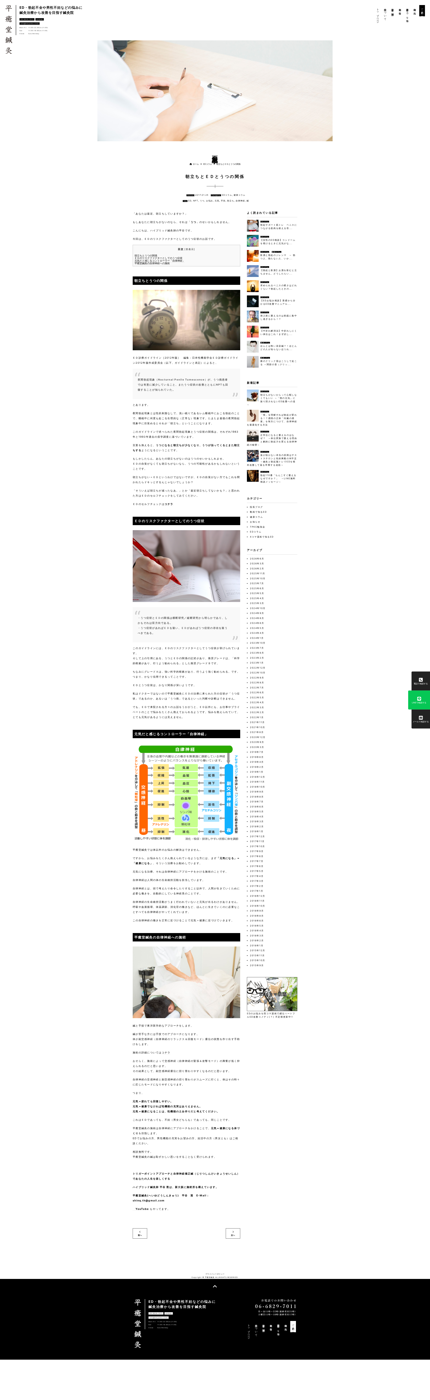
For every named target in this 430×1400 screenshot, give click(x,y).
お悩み (209, 200)
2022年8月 (257, 682)
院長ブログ (256, 507)
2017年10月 (257, 846)
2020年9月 (257, 742)
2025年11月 (257, 573)
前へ (140, 1235)
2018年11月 (257, 781)
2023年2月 (257, 657)
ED (189, 200)
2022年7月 (257, 687)
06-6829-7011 (27, 19)
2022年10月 (258, 672)
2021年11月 (257, 722)
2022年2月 (257, 712)
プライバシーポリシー (215, 1274)
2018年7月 (257, 801)
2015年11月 (257, 955)
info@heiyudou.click (29, 23)
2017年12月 (257, 836)
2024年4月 (257, 633)
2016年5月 (257, 925)
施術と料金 (400, 9)
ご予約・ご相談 (422, 11)
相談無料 (138, 1151)
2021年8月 (257, 732)
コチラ (169, 504)
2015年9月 (257, 965)
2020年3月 (257, 747)
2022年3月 (257, 707)
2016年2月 (257, 940)
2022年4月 (257, 702)
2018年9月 (257, 791)
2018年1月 (256, 831)
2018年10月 (257, 786)
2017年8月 (257, 856)
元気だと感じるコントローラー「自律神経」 (160, 260)
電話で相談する (421, 683)
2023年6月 (257, 652)
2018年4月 (257, 816)
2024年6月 (257, 623)
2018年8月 (257, 796)
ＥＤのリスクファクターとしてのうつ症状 (158, 258)
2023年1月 (257, 662)
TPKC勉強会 (257, 526)
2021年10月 (257, 727)
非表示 (190, 249)
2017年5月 (257, 871)
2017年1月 (256, 891)
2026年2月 (257, 568)
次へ (233, 1235)
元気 (217, 200)
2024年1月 (257, 638)
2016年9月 (257, 910)
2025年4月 (257, 598)
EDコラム (265, 221)
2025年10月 (258, 578)
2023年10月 (258, 642)
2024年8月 (257, 618)
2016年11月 (257, 900)
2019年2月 (257, 767)
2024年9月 (257, 613)
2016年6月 (257, 920)
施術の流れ (414, 10)
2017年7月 (256, 861)
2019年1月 (256, 771)
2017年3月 (257, 881)
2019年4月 (257, 762)
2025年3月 (257, 603)
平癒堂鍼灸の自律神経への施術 (152, 263)
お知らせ (255, 521)
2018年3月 (257, 821)
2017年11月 (257, 841)
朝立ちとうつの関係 (146, 255)
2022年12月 (258, 667)
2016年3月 (257, 935)
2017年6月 (257, 866)
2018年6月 (257, 806)
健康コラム (276, 252)
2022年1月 (257, 717)
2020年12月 (258, 737)
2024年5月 (257, 628)
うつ (202, 200)
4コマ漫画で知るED (262, 536)
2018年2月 (257, 826)
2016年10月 (257, 905)
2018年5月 (257, 811)
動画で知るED (258, 511)
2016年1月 (256, 945)
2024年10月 (258, 608)
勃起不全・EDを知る (407, 14)
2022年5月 (257, 697)
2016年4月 (257, 930)
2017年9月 (257, 851)
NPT (195, 200)
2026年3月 (257, 563)
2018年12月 (257, 776)
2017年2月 (257, 886)
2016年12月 (257, 896)
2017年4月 (257, 876)
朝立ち (230, 200)
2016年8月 (257, 915)
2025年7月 (257, 583)
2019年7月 (257, 752)
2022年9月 (257, 677)
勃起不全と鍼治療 (392, 9)
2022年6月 (257, 692)
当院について (385, 13)
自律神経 (240, 200)
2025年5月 (257, 593)
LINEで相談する (419, 702)
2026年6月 (257, 558)
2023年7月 (257, 648)
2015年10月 (257, 960)
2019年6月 (257, 757)
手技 (223, 200)
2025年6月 (257, 588)
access (40, 19)
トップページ (377, 14)
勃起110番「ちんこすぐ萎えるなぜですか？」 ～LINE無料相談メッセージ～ (278, 478)
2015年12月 (257, 950)
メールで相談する (421, 721)
